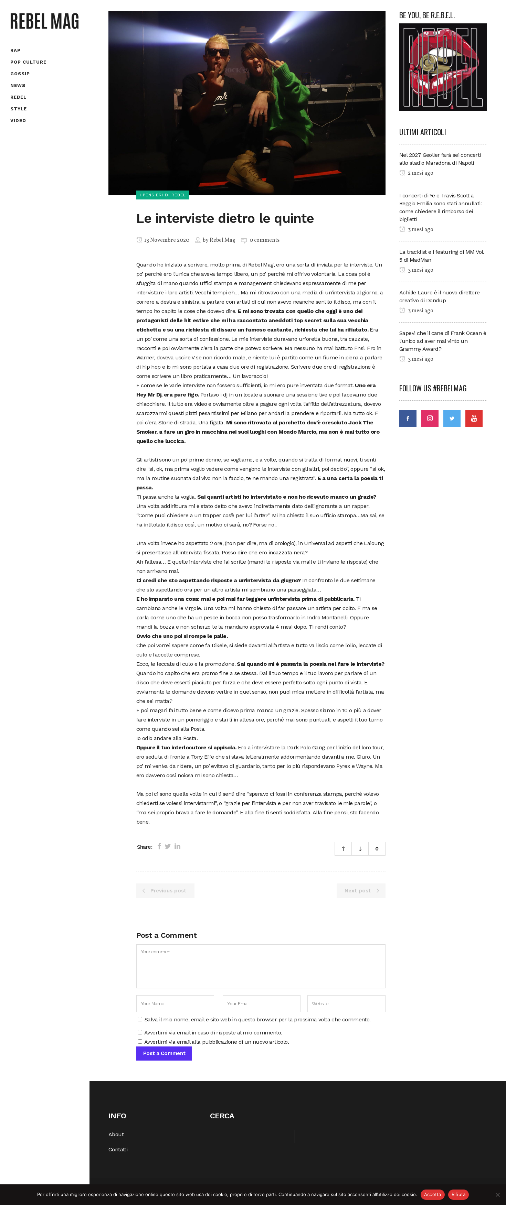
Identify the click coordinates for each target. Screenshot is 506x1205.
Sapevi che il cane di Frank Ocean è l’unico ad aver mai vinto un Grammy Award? (442, 341)
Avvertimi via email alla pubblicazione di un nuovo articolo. (216, 1042)
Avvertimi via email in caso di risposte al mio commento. (213, 1032)
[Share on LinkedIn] (177, 846)
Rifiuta (459, 1194)
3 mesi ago (420, 230)
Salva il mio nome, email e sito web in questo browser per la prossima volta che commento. (258, 1019)
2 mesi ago (420, 173)
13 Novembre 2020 (166, 240)
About (116, 1134)
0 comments (265, 240)
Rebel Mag (222, 240)
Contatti (117, 1149)
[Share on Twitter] (168, 846)
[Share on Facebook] (159, 846)
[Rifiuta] (497, 1194)
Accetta (432, 1194)
